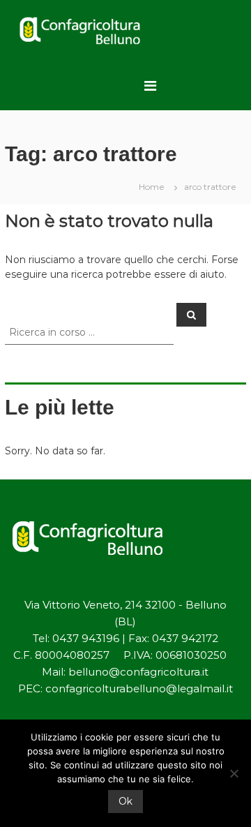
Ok (125, 801)
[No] (234, 773)
